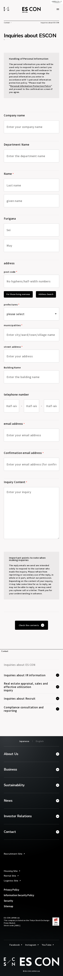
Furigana (10, 218)
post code (10, 272)
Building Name (12, 367)
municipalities (13, 325)
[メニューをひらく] (58, 9)
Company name (14, 115)
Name (9, 174)
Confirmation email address (24, 453)
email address (14, 424)
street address (13, 347)
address (9, 263)
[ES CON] (6, 9)
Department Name (16, 144)
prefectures (11, 304)
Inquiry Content (15, 482)
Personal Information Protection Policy (30, 85)
